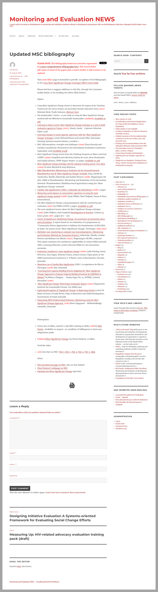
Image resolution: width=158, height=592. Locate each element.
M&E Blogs (122, 214)
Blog (119, 248)
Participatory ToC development (129, 221)
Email (13, 464)
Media (118, 245)
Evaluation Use (123, 206)
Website (13, 476)
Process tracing (123, 223)
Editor (19, 566)
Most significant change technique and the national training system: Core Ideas (71, 164)
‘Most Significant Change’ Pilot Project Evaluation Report (62, 284)
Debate (120, 279)
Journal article (123, 253)
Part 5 (87, 352)
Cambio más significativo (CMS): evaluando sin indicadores (64, 190)
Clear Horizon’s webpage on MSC (52, 368)
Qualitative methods (125, 226)
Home (12, 36)
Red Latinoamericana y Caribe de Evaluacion (132, 400)
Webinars (121, 287)
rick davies (14, 70)
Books (120, 250)
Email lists (121, 192)
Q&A (93, 352)
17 (103, 212)
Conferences (122, 274)
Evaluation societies (125, 201)
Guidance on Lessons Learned (129, 209)
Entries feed (120, 424)
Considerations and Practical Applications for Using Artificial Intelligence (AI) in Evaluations (131, 124)
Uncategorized (121, 291)
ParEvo (118, 364)
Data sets (119, 182)
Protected (119, 270)
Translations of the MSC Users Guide (129, 378)
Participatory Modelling (126, 218)
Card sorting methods (126, 189)
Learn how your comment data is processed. (65, 492)
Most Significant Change (56, 339)
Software (121, 233)
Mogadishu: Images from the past (128, 354)
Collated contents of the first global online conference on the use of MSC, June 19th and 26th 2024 (131, 138)
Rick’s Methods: (46, 36)
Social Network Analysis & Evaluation (131, 231)
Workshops (122, 289)
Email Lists (64, 36)
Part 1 (61, 352)
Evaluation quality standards (128, 199)
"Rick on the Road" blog (124, 330)
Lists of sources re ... (17, 76)
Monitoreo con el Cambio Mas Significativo (55, 264)
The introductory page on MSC (51, 365)
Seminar (121, 282)
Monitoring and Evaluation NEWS (62, 19)
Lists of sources (15, 82)
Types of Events (121, 272)
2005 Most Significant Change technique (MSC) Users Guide (70, 83)
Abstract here (72, 112)
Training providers (124, 240)
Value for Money (124, 243)
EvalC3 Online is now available (126, 129)
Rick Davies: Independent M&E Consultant (131, 369)
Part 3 (74, 352)
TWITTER (143, 93)
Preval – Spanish (122, 397)
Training (121, 284)
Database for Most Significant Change (54, 371)
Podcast (120, 257)
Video (120, 265)
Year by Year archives (133, 73)
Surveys (75, 36)
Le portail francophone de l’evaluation (130, 395)
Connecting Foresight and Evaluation (129, 153)
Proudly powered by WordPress (47, 582)
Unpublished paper (125, 262)
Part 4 (81, 352)
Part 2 (68, 352)
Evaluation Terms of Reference (129, 204)
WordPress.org (121, 429)
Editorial (31, 36)
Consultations (123, 277)
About (21, 36)
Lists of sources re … (123, 184)
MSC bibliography (124, 216)
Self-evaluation (123, 228)
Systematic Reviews (125, 235)
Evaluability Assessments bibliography (132, 197)
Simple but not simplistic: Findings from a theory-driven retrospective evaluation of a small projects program (131, 163)
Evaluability (122, 194)
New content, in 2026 (123, 119)
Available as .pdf (92, 161)
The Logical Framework (126, 238)
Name (13, 453)
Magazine (121, 255)
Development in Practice (82, 212)
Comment (15, 418)
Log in (118, 421)
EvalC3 (118, 347)
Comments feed (121, 426)
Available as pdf (60, 151)
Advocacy (121, 187)
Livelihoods (122, 211)
